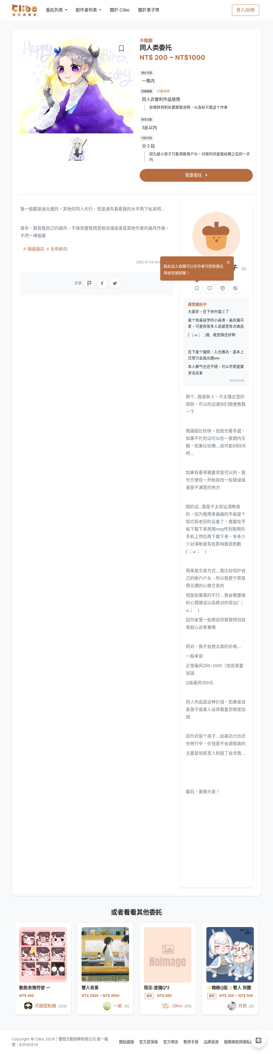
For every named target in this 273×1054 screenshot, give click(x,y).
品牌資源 (212, 1042)
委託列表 (51, 10)
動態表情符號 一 (34, 987)
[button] (258, 1040)
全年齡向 (58, 249)
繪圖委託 (36, 249)
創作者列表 (82, 10)
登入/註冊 (245, 10)
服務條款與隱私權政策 (242, 1042)
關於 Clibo (115, 10)
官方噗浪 (171, 1042)
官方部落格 (149, 1042)
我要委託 (194, 175)
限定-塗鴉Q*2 (157, 987)
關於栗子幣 (143, 10)
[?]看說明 (163, 91)
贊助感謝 (127, 1042)
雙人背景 (90, 987)
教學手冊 (191, 1042)
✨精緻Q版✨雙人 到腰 (228, 987)
